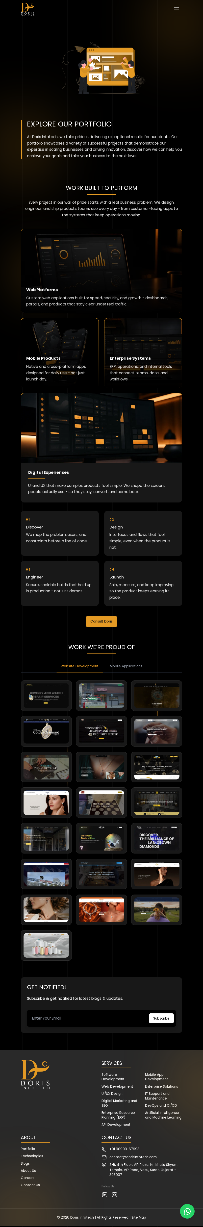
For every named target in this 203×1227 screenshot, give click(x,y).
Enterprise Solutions (161, 1086)
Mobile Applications (126, 666)
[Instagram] (114, 1195)
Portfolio (28, 1149)
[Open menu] (176, 10)
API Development (116, 1125)
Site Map (138, 1217)
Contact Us (30, 1185)
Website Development (80, 666)
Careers (27, 1178)
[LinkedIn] (105, 1195)
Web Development (117, 1086)
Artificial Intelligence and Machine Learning (163, 1115)
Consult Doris (101, 621)
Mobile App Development (156, 1077)
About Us (28, 1171)
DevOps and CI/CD (161, 1105)
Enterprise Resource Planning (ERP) (118, 1115)
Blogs (25, 1163)
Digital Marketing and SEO (119, 1103)
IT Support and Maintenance (157, 1096)
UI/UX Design (112, 1094)
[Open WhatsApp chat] (187, 1211)
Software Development (113, 1077)
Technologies (32, 1156)
